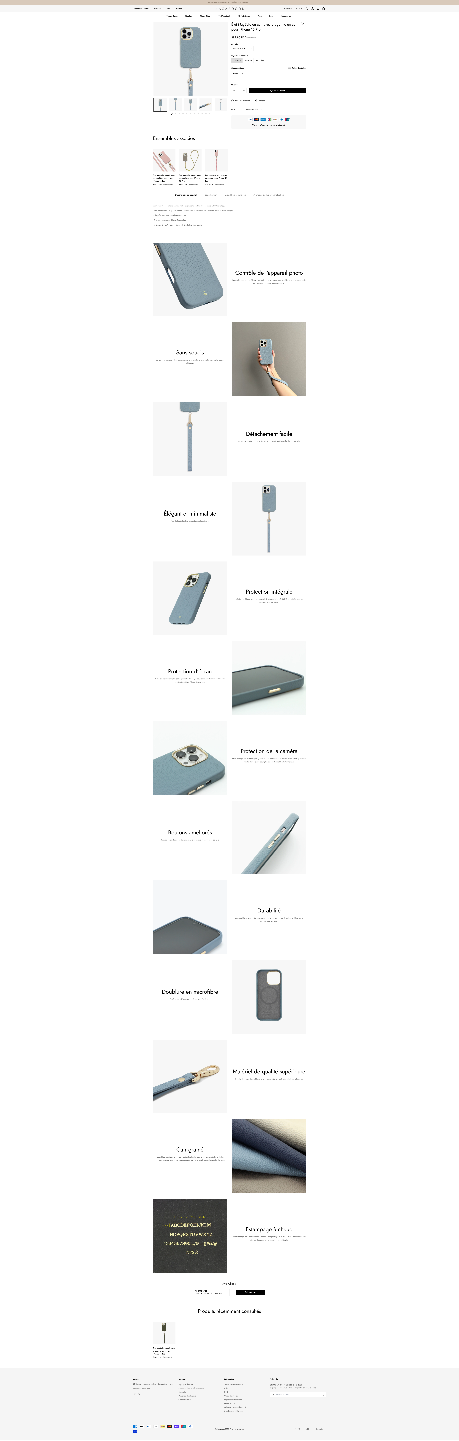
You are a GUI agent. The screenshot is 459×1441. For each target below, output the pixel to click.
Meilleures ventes (141, 8)
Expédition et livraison (233, 1399)
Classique (237, 60)
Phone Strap (205, 16)
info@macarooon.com (141, 1388)
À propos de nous (185, 1384)
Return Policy (229, 1403)
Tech (260, 16)
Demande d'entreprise (187, 1395)
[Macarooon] (229, 8)
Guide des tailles (231, 1395)
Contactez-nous (184, 1399)
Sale (168, 8)
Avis (225, 1388)
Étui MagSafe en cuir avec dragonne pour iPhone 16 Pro (216, 178)
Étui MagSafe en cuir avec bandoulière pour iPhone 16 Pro (190, 178)
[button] (323, 8)
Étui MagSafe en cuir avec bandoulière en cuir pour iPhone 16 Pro (164, 178)
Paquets (157, 8)
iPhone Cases (172, 16)
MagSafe (188, 16)
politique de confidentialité (235, 1407)
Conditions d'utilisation (233, 1411)
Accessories (286, 16)
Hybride (248, 60)
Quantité (234, 84)
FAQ (226, 1392)
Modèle (179, 8)
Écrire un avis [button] (250, 1292)
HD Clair (260, 60)
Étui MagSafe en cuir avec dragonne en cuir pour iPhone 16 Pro (164, 1351)
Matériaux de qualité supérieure (191, 1388)
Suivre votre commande (233, 1384)
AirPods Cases (244, 16)
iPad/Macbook (224, 16)
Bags (271, 16)
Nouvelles (182, 1392)
